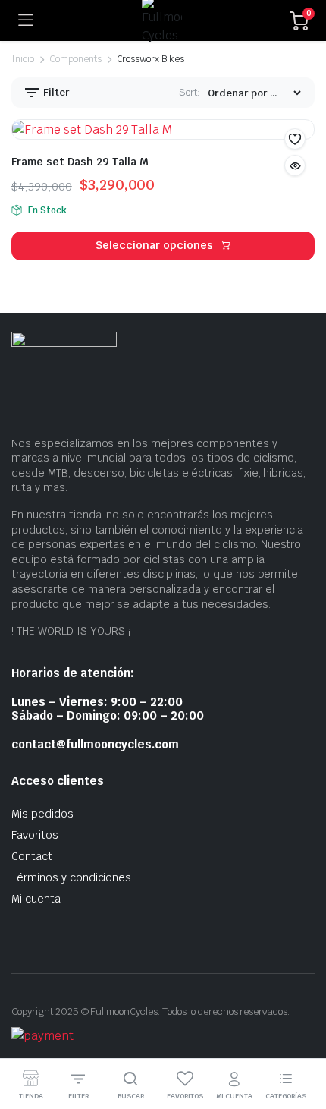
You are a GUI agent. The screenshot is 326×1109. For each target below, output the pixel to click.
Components (75, 59)
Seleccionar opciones (154, 245)
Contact (31, 856)
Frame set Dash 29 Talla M (80, 162)
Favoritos (34, 835)
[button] (294, 139)
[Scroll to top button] (302, 1041)
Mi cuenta (36, 899)
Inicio (22, 59)
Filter (55, 92)
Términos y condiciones (71, 877)
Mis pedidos (42, 814)
